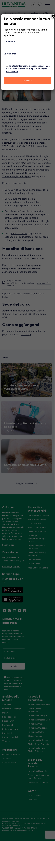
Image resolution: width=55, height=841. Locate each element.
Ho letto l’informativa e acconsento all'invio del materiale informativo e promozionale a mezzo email (28, 69)
